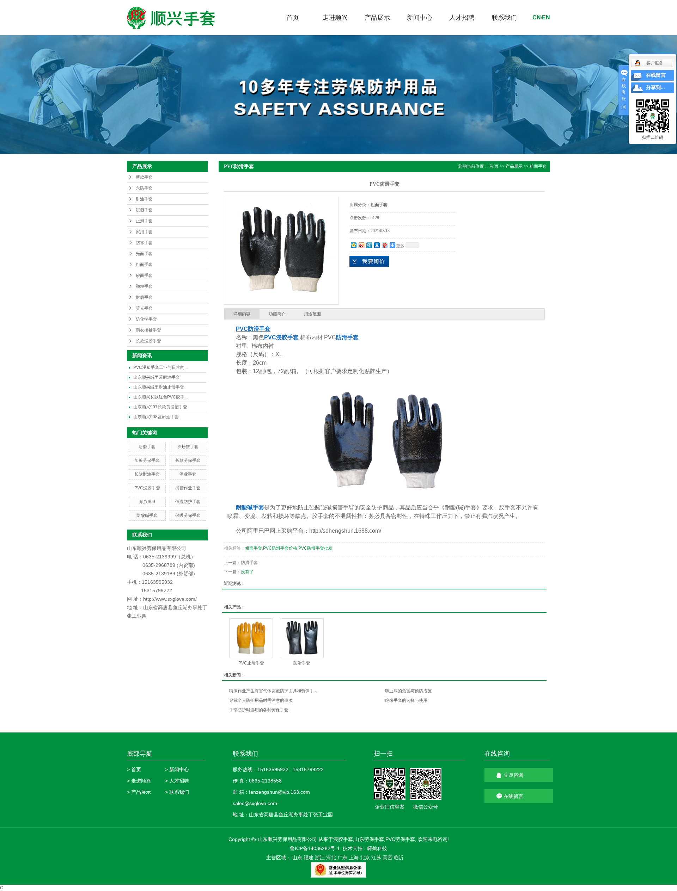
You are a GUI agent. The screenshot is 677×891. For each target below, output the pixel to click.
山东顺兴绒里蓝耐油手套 (156, 377)
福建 (308, 857)
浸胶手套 (343, 839)
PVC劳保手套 (400, 839)
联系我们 (504, 17)
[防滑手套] (302, 638)
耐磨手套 (144, 297)
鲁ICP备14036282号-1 (315, 848)
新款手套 (144, 177)
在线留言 (513, 796)
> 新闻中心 (177, 769)
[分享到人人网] (376, 245)
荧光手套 (144, 308)
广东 (342, 857)
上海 (354, 857)
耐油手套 (144, 199)
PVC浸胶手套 (147, 487)
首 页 (494, 166)
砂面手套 (144, 275)
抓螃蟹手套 (188, 446)
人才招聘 (462, 17)
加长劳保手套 (147, 460)
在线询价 (369, 261)
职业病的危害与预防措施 (408, 690)
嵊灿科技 (377, 848)
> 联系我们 (177, 792)
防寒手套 (144, 242)
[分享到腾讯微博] (369, 245)
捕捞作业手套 (188, 487)
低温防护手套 (188, 501)
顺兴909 (147, 501)
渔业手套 (187, 474)
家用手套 (144, 231)
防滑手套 (249, 562)
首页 (292, 17)
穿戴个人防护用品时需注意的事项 (261, 700)
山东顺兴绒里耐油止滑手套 (158, 387)
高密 (387, 857)
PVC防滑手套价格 (280, 548)
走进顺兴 (335, 17)
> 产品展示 (139, 792)
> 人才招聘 (177, 781)
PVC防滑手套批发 (315, 548)
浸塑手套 (144, 210)
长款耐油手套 (147, 474)
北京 (365, 857)
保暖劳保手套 (188, 515)
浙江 (320, 857)
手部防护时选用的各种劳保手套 (258, 709)
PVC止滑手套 (251, 663)
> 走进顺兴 (139, 781)
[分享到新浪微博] (361, 245)
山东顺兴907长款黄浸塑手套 (160, 406)
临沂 (399, 857)
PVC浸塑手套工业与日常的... (160, 367)
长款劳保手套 (188, 460)
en (546, 17)
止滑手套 (144, 220)
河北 (331, 857)
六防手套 (144, 188)
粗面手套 (144, 264)
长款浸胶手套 (148, 341)
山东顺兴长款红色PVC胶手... (160, 397)
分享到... (655, 87)
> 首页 (134, 769)
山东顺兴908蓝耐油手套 (156, 416)
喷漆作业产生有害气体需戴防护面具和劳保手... (273, 690)
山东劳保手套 (369, 839)
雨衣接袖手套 (148, 330)
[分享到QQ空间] (353, 245)
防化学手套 (146, 319)
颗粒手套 (144, 286)
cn (536, 17)
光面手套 (144, 253)
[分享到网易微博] (384, 245)
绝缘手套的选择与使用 (406, 700)
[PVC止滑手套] (251, 638)
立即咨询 (513, 775)
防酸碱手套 (147, 515)
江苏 (376, 857)
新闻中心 (419, 17)
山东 (297, 857)
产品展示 (377, 17)
